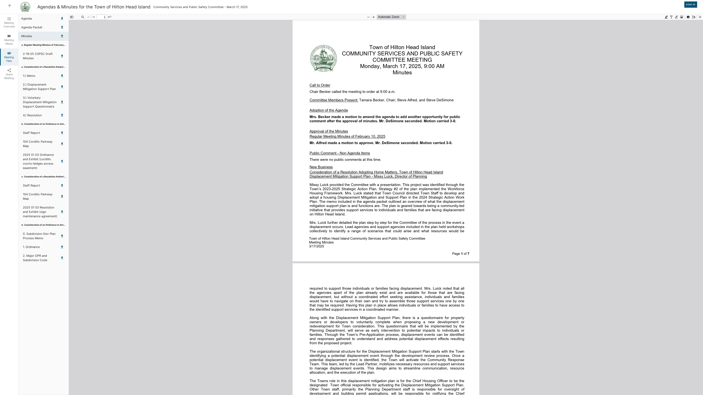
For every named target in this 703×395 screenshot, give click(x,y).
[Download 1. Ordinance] (62, 247)
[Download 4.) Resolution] (62, 115)
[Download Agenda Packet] (62, 27)
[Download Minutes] (62, 36)
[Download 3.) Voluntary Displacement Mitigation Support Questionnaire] (62, 102)
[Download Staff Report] (62, 132)
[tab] (9, 22)
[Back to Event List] (10, 5)
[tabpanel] (360, 204)
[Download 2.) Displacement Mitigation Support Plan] (62, 86)
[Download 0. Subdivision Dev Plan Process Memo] (62, 236)
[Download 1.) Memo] (62, 75)
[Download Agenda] (62, 18)
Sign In (690, 4)
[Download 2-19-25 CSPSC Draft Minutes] (62, 56)
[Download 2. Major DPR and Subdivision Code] (62, 258)
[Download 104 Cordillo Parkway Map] (62, 143)
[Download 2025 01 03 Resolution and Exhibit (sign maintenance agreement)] (62, 211)
